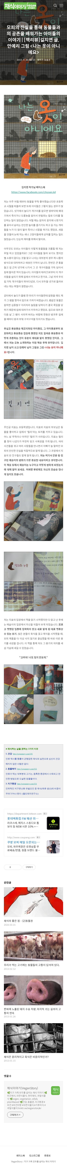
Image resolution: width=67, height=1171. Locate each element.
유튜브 (47, 1155)
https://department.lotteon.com (24, 813)
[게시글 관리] (18, 867)
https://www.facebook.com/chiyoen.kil (33, 192)
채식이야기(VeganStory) (22, 1088)
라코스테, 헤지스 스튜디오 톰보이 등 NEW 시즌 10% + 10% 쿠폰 (23, 824)
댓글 (7, 1076)
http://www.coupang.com (21, 837)
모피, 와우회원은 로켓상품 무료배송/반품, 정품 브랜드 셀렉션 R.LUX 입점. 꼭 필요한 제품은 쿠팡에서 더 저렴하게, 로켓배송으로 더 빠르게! (23, 848)
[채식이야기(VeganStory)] (20, 5)
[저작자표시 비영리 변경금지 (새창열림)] (40, 867)
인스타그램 (34, 1155)
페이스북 (20, 1155)
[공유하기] (14, 867)
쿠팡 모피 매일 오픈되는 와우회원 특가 (22, 842)
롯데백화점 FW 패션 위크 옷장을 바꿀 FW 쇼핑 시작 (23, 819)
